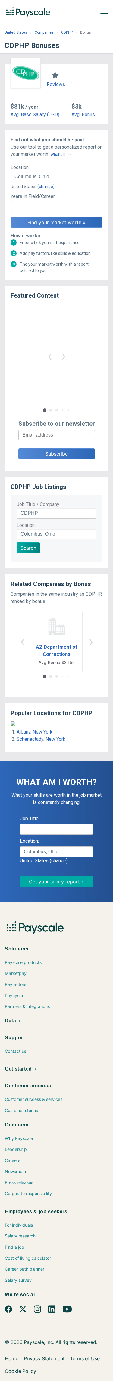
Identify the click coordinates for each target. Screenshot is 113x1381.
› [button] (63, 355)
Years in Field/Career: (33, 196)
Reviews (56, 84)
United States (16, 32)
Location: (20, 167)
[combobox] (56, 176)
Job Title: (29, 818)
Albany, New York (34, 732)
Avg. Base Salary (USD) (35, 114)
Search (28, 548)
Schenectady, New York (41, 739)
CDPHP (67, 32)
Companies (44, 32)
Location (26, 525)
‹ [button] (50, 355)
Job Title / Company (38, 504)
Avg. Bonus (83, 114)
